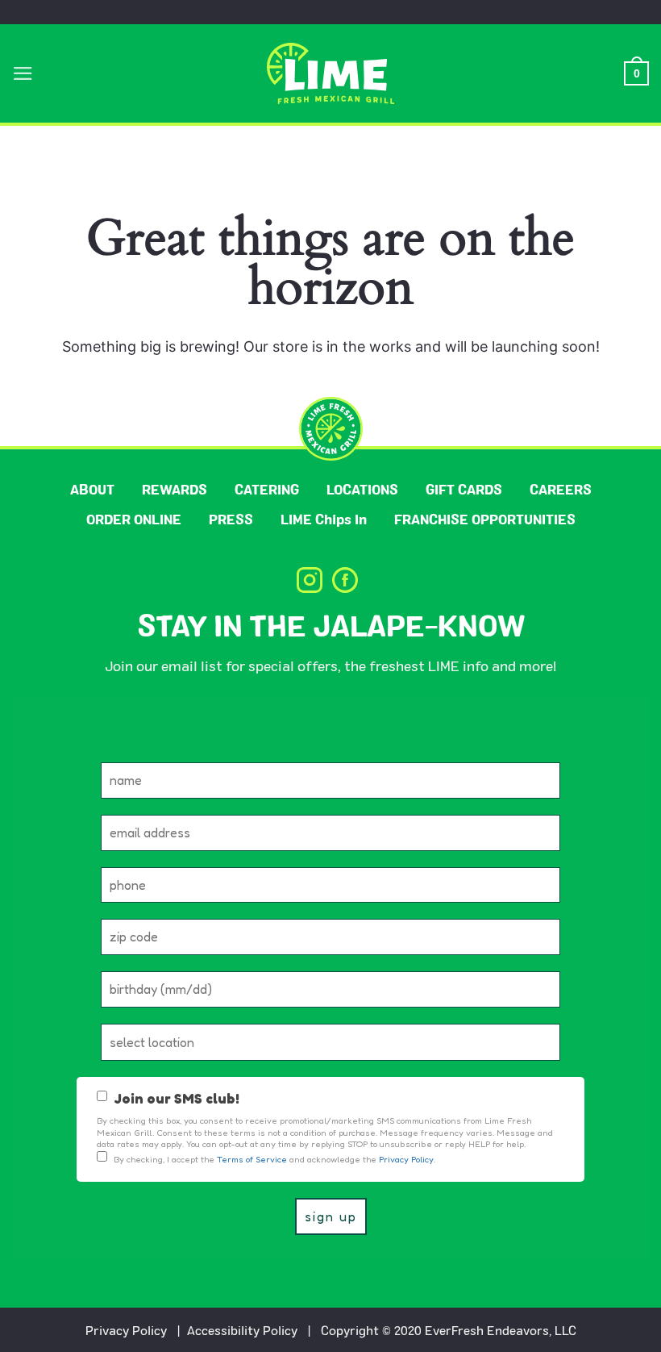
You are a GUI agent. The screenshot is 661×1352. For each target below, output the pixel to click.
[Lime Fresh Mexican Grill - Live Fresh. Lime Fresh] (331, 73)
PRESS (231, 519)
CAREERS (561, 489)
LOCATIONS (362, 489)
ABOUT (92, 489)
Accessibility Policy (242, 1329)
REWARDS (174, 489)
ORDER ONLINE (133, 519)
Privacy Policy (126, 1329)
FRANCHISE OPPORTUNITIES (485, 519)
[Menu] (23, 73)
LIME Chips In (324, 519)
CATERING (267, 489)
